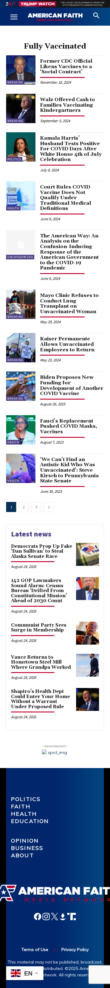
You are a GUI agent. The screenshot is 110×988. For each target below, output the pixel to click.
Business (27, 847)
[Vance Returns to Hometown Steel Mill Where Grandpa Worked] (87, 665)
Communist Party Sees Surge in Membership (38, 627)
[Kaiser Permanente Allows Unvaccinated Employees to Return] (20, 347)
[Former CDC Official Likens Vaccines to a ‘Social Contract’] (20, 70)
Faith (21, 806)
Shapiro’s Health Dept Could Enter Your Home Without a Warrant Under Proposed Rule (40, 699)
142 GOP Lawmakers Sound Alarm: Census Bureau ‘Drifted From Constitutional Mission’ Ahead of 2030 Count (39, 591)
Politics (14, 159)
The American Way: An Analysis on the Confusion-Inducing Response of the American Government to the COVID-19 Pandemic (69, 252)
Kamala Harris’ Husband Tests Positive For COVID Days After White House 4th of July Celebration (70, 149)
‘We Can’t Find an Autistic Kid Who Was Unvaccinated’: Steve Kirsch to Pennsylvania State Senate (69, 470)
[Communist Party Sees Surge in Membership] (87, 633)
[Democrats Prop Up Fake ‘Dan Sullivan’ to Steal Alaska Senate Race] (87, 554)
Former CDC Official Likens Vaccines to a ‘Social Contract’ (66, 66)
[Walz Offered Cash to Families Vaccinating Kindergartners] (20, 108)
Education (30, 821)
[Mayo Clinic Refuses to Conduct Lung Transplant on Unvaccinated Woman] (20, 304)
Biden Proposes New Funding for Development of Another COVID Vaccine (71, 385)
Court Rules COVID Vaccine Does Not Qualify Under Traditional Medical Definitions (65, 197)
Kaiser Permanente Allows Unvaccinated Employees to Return (67, 344)
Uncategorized (20, 257)
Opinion (25, 840)
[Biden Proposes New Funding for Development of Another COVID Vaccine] (20, 386)
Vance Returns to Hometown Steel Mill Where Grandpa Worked (41, 662)
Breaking (15, 82)
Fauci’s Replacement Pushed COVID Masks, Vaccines (68, 426)
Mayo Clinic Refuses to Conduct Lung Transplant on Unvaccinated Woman (69, 303)
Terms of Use (34, 949)
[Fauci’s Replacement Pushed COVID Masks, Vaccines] (20, 430)
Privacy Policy (75, 949)
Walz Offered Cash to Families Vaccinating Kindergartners (67, 105)
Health (13, 208)
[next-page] (49, 507)
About (22, 855)
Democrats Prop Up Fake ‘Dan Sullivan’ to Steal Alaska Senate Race (41, 551)
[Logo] (55, 17)
